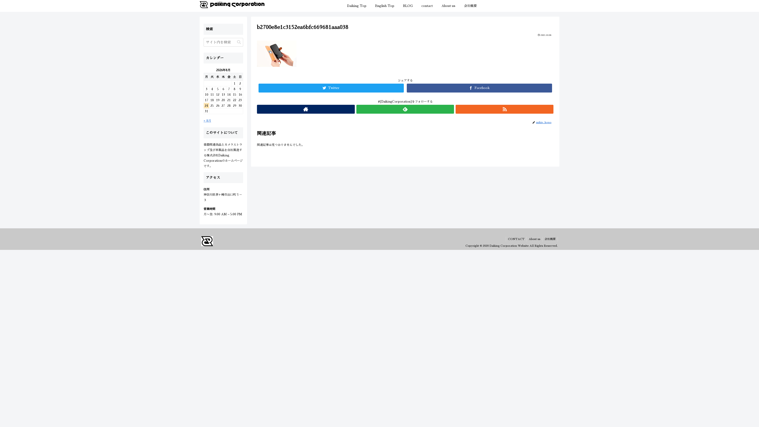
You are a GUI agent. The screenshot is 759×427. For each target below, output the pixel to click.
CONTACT (516, 239)
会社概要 (550, 239)
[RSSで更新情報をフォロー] (504, 109)
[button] (239, 42)
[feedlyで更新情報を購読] (405, 109)
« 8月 (207, 120)
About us (534, 239)
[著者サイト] (306, 109)
